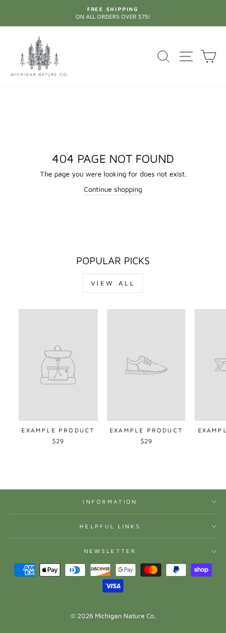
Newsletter (110, 551)
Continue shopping (113, 189)
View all (113, 283)
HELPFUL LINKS (110, 526)
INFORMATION (110, 501)
